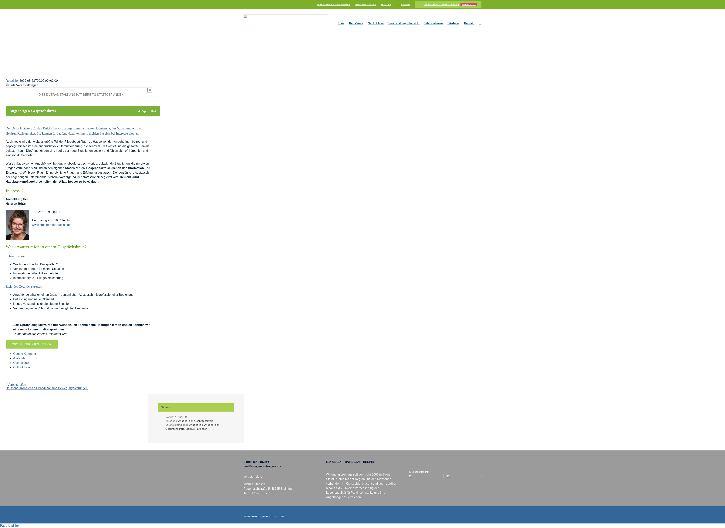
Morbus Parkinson (196, 428)
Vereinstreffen (17, 384)
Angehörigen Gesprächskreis (195, 420)
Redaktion (12, 80)
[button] (480, 23)
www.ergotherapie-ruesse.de (51, 224)
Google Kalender (24, 353)
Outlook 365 (21, 362)
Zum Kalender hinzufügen (31, 344)
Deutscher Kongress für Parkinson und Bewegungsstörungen (47, 388)
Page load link (9, 525)
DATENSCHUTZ (266, 516)
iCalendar (19, 358)
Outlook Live (21, 367)
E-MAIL (280, 516)
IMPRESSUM (250, 516)
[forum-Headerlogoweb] (286, 16)
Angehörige (196, 424)
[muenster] (426, 475)
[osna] (464, 475)
